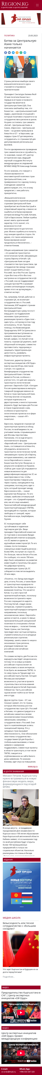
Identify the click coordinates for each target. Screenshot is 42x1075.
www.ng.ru (33, 766)
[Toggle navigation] (37, 5)
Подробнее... (9, 976)
